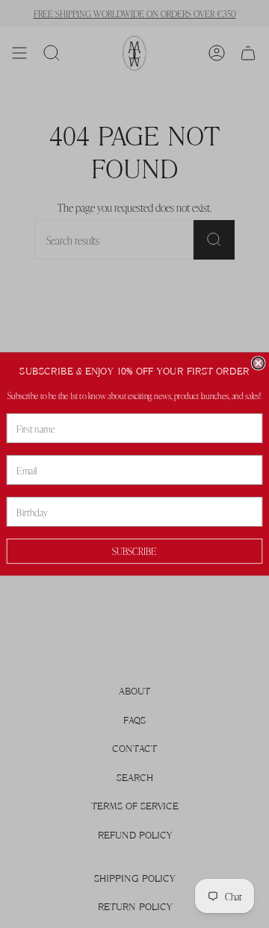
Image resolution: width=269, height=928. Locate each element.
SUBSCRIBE (134, 551)
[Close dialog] (259, 363)
